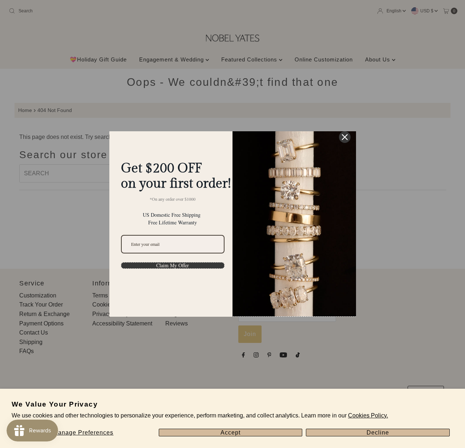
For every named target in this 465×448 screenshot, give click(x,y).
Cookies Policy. (368, 415)
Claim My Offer (172, 265)
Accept (230, 432)
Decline (378, 432)
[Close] (344, 137)
